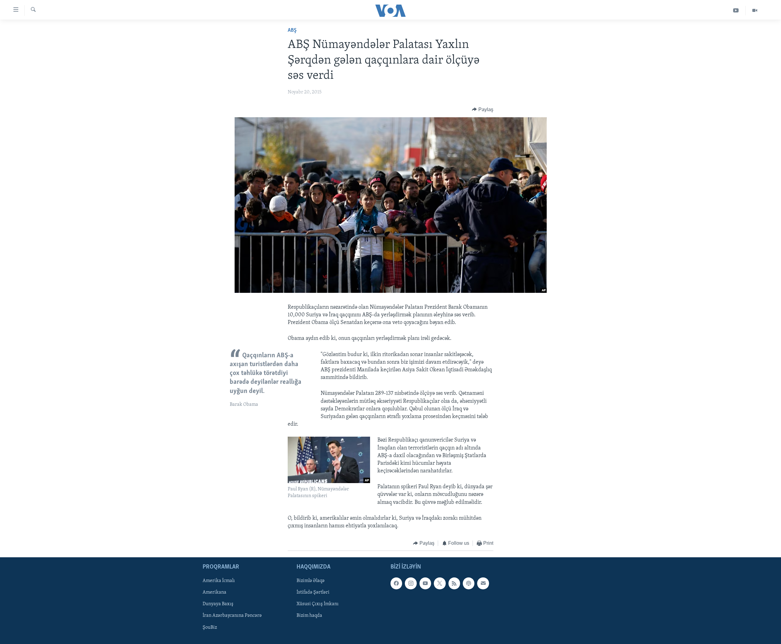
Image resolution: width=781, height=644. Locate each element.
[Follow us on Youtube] (425, 583)
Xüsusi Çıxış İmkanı (318, 604)
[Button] (482, 110)
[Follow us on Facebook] (396, 583)
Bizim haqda (309, 615)
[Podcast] (468, 583)
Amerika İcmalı (219, 580)
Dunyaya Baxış (218, 604)
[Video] (755, 10)
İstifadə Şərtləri (313, 592)
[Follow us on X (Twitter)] (439, 583)
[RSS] (454, 583)
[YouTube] (736, 10)
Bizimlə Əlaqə (311, 580)
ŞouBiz (210, 627)
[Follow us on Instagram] (410, 583)
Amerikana (214, 592)
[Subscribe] (483, 583)
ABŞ (292, 30)
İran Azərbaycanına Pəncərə (232, 615)
